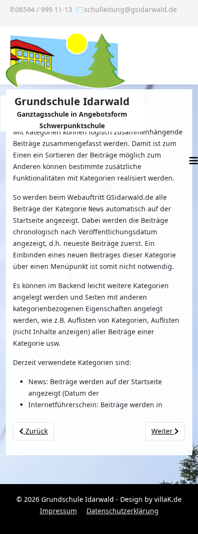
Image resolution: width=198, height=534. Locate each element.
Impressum (58, 510)
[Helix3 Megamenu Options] (193, 161)
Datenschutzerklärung (123, 510)
